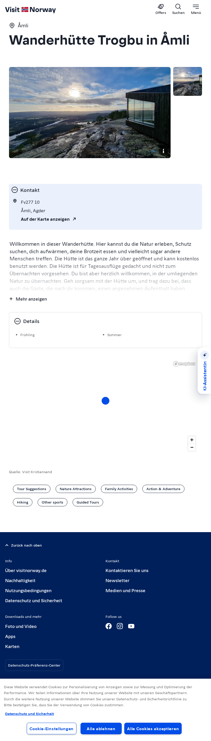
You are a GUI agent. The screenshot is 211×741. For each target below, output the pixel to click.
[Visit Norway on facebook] (109, 626)
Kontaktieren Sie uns (127, 570)
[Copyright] (163, 151)
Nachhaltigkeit (20, 580)
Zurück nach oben (26, 545)
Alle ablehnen (101, 728)
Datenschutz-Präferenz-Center (34, 665)
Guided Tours (88, 502)
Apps (10, 636)
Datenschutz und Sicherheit (33, 600)
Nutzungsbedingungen (28, 590)
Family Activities (119, 488)
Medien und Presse (125, 590)
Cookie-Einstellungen (52, 728)
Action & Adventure (163, 488)
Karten (12, 646)
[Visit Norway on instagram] (120, 626)
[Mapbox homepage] (184, 364)
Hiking (22, 502)
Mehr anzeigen (31, 299)
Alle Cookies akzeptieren (153, 728)
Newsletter (117, 580)
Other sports (52, 502)
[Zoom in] (192, 440)
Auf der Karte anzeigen (45, 219)
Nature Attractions (76, 488)
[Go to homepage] (38, 9)
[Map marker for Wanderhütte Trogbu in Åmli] (105, 401)
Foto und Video (21, 626)
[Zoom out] (192, 447)
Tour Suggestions (31, 488)
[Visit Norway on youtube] (131, 626)
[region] (105, 710)
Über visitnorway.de (26, 570)
